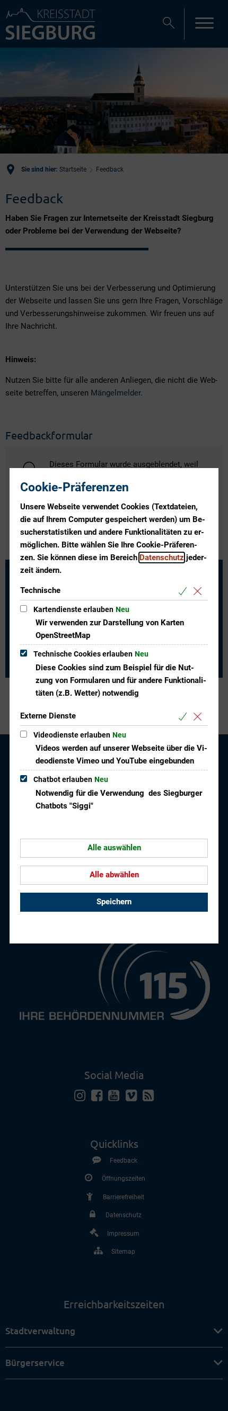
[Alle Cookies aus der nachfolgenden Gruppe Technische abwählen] (199, 591)
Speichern (114, 901)
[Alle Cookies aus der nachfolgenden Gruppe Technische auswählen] (184, 591)
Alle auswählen (114, 847)
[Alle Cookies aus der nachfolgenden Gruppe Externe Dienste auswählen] (184, 716)
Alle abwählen (114, 874)
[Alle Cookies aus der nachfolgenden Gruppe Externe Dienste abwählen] (199, 716)
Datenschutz (161, 557)
